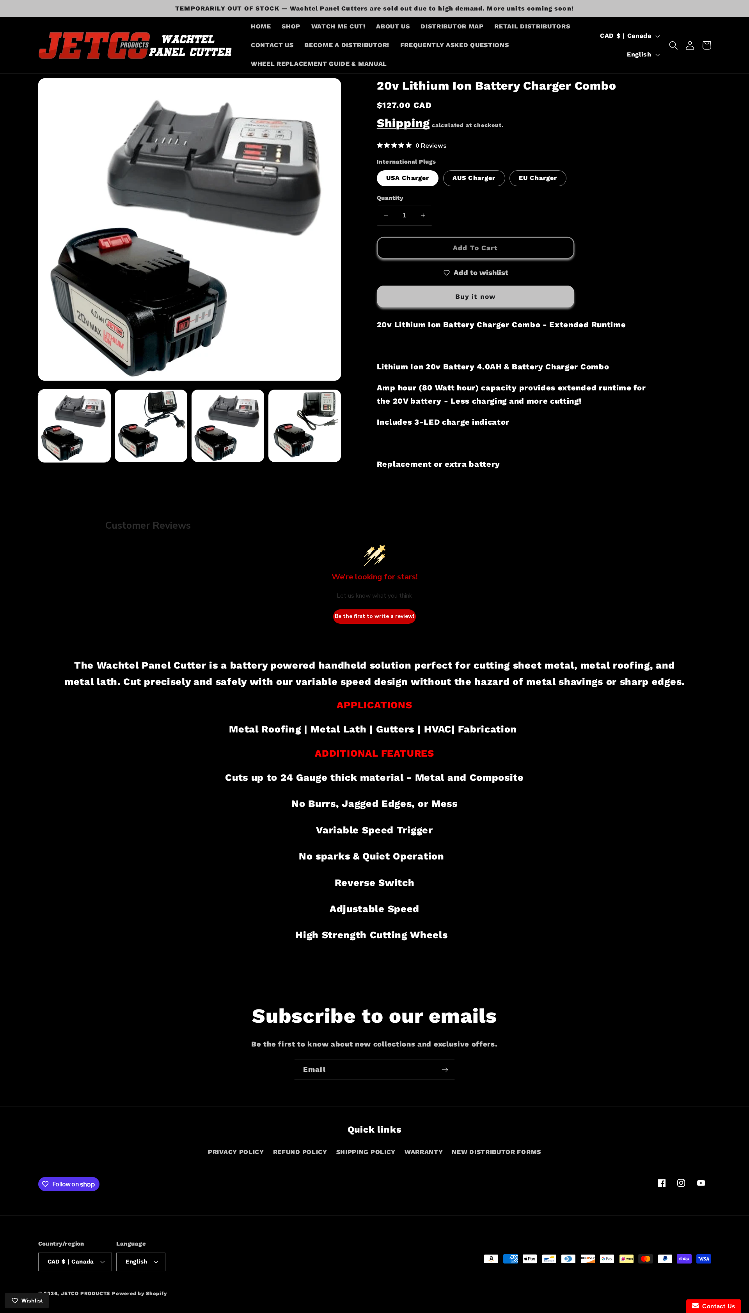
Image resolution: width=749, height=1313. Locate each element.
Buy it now (475, 296)
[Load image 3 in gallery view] (228, 426)
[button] (673, 45)
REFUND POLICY (300, 1152)
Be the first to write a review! (374, 616)
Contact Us (717, 1306)
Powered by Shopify (139, 1293)
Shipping (403, 123)
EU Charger (538, 178)
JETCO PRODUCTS (85, 1293)
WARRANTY (424, 1152)
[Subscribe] (445, 1069)
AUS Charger (474, 178)
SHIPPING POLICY (366, 1152)
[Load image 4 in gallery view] (304, 426)
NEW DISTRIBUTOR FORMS (496, 1152)
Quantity (390, 197)
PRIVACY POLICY (236, 1152)
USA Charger (408, 178)
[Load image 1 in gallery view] (74, 426)
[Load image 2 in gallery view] (151, 426)
